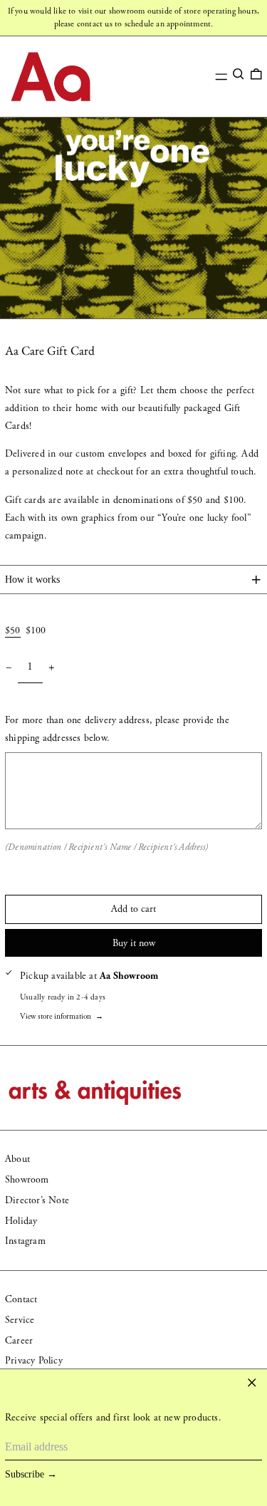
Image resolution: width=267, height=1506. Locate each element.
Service (19, 1320)
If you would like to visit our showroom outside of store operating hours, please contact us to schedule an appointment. (134, 17)
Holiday (21, 1221)
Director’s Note (37, 1200)
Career (19, 1340)
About (17, 1159)
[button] (238, 74)
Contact (21, 1299)
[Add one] (52, 668)
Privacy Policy (34, 1360)
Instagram (25, 1241)
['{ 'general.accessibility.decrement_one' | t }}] (9, 668)
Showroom (27, 1179)
